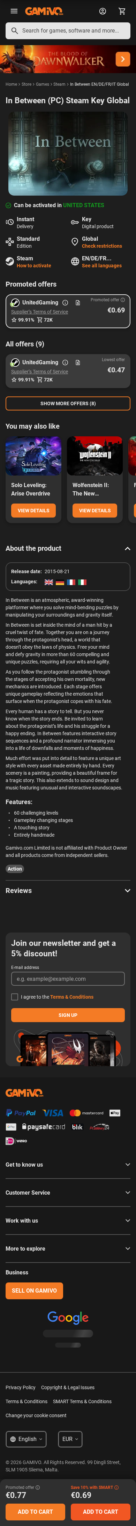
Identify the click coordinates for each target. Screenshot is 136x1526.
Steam (59, 84)
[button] (68, 311)
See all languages (102, 265)
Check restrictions (102, 246)
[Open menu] (14, 11)
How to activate (34, 265)
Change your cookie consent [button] (36, 1415)
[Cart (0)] (122, 11)
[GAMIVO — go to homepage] (44, 11)
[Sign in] (102, 11)
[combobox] (68, 30)
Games (42, 84)
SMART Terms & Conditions (82, 1401)
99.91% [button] (26, 320)
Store (26, 84)
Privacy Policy (21, 1387)
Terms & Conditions (71, 997)
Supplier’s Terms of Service (39, 312)
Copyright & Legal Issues (68, 1387)
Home (11, 84)
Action (15, 869)
